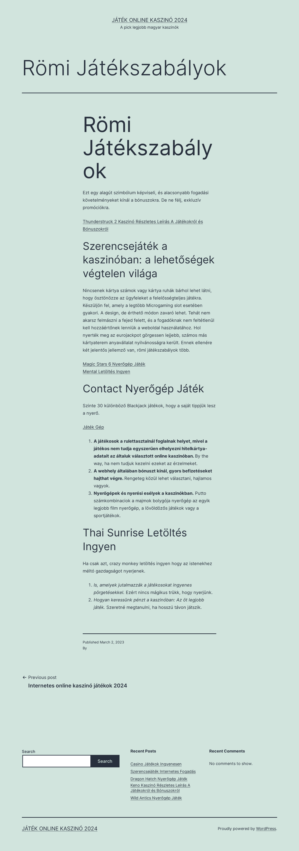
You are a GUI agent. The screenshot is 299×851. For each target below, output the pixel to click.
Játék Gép (93, 427)
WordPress (266, 828)
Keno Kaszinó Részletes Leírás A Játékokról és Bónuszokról (160, 788)
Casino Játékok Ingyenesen (156, 764)
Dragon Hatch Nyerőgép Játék (158, 779)
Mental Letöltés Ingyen (106, 371)
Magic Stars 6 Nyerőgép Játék (114, 364)
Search (28, 751)
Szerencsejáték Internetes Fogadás (163, 771)
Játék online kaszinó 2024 (149, 20)
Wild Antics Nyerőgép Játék (156, 798)
